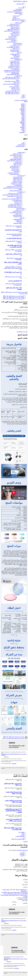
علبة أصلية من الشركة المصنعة (11, 70)
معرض (14, 17)
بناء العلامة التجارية (17, 10)
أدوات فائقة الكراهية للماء (13, 74)
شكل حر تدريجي (12, 36)
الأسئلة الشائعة (18, 13)
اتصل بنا (23, 97)
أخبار (20, 14)
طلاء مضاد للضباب (14, 54)
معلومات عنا (19, 9)
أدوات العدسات (18, 59)
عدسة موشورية (12, 37)
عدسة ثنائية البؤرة (14, 33)
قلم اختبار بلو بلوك (14, 64)
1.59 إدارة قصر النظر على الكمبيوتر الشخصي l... (14, 246)
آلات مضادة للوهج (15, 62)
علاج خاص (19, 52)
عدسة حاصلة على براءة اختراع (14, 11)
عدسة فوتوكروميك (14, 167)
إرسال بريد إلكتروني (22, 899)
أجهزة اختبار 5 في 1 (14, 60)
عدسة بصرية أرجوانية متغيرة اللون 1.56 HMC (13, 738)
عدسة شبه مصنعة (17, 44)
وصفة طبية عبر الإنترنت (20, 100)
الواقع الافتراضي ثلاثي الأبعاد (18, 20)
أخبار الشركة (16, 15)
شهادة (23, 94)
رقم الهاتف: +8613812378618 (20, 1)
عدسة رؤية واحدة (15, 26)
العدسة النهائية (18, 22)
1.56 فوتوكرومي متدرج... (15, 280)
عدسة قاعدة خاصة (11, 41)
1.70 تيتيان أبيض (15, 89)
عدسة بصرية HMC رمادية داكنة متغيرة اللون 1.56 (13, 828)
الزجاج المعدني (18, 75)
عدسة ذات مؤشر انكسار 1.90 (12, 93)
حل (24, 837)
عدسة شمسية (15, 32)
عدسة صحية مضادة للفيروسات (11, 30)
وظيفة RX (13, 40)
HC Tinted (16, 56)
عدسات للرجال (23, 892)
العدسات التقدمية (15, 28)
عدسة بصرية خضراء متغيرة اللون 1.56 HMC (13, 736)
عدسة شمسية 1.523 (14, 86)
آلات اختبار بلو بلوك (14, 63)
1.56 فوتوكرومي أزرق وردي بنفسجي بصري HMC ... (14, 820)
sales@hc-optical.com (22, 850)
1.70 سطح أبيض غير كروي (12, 90)
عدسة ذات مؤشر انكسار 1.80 (12, 92)
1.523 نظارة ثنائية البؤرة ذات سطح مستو (12, 194)
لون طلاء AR (16, 55)
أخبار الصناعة (15, 18)
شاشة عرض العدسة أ (14, 66)
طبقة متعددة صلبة (15, 892)
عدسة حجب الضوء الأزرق (13, 25)
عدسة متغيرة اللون (14, 24)
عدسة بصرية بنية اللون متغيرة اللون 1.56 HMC (13, 801)
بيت (24, 6)
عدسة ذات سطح (15, 35)
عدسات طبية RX (17, 43)
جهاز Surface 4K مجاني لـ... (14, 238)
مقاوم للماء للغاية (14, 58)
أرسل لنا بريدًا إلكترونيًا (22, 331)
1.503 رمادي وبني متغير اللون (12, 77)
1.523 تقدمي (16, 82)
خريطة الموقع (24, 891)
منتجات (23, 21)
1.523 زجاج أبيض (15, 88)
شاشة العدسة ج (15, 69)
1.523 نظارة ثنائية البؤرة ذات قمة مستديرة (12, 198)
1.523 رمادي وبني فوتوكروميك (11, 81)
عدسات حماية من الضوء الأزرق (13, 893)
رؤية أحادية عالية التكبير (10, 39)
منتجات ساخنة (6, 889)
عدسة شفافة (16, 48)
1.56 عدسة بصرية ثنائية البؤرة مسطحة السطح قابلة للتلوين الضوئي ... (13, 810)
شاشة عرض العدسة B (13, 67)
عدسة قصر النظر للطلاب (13, 29)
